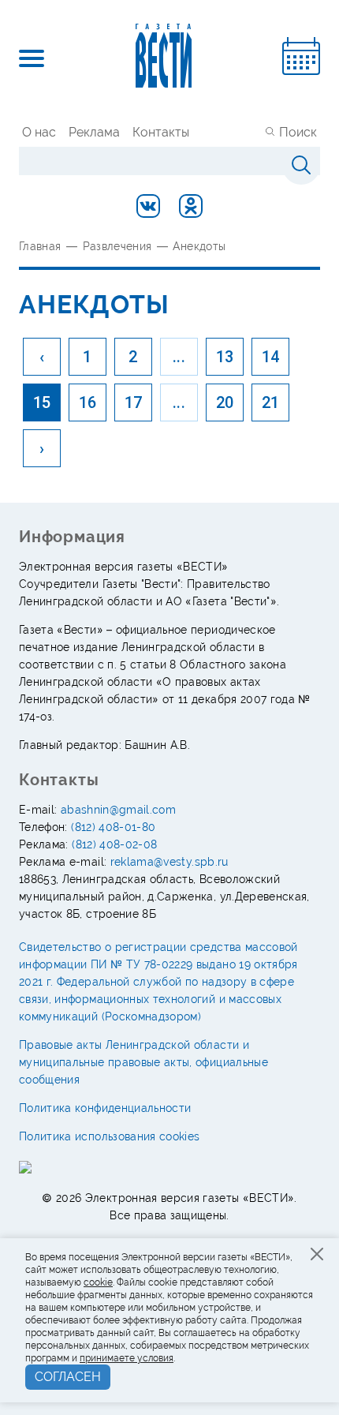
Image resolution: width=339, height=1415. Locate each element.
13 (225, 356)
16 (88, 402)
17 (134, 402)
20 (225, 402)
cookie (98, 1282)
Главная (40, 246)
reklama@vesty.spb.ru (169, 861)
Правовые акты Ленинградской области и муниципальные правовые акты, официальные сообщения (143, 1062)
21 (271, 402)
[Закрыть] (316, 1254)
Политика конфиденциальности (105, 1108)
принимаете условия (126, 1358)
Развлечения (117, 246)
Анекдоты (199, 246)
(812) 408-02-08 (114, 844)
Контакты (160, 132)
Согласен (68, 1376)
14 (271, 356)
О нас (39, 132)
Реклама (94, 132)
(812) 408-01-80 (113, 827)
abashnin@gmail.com (118, 809)
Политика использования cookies (109, 1136)
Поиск (298, 132)
